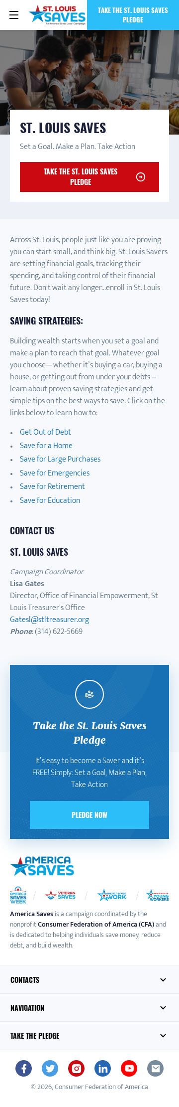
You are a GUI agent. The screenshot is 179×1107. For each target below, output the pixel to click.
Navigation (27, 1007)
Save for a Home (46, 446)
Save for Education (50, 500)
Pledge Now (89, 814)
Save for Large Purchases (60, 459)
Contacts (24, 979)
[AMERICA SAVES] (57, 15)
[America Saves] (42, 866)
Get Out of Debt (45, 432)
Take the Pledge (34, 1035)
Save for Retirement (52, 486)
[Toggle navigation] (14, 15)
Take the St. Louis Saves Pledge (133, 14)
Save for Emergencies (55, 473)
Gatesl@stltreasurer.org (49, 620)
